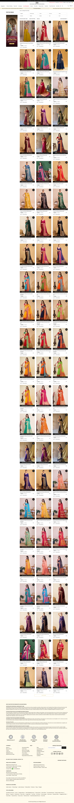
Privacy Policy (24, 752)
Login (67, 2)
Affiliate (64, 2)
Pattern (31, 15)
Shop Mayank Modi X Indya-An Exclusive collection (61, 8)
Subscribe (64, 747)
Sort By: (63, 18)
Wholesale (61, 2)
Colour (41, 13)
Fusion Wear (8, 795)
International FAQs (25, 747)
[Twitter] (54, 753)
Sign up (70, 2)
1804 (32, 18)
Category (21, 13)
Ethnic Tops (22, 794)
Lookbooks (39, 755)
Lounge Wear (28, 794)
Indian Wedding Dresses (30, 792)
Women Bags (14, 787)
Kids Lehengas (43, 794)
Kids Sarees (50, 794)
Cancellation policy (40, 748)
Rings (37, 787)
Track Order (57, 2)
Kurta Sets (43, 795)
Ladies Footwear (21, 787)
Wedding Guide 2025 (52, 2)
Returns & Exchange (25, 750)
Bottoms (7, 794)
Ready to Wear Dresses (59, 792)
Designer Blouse (22, 792)
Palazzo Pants (37, 792)
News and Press (9, 748)
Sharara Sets (20, 795)
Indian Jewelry (8, 787)
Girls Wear (38, 794)
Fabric (60, 13)
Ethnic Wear (44, 792)
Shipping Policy (39, 750)
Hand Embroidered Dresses (35, 795)
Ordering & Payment (40, 751)
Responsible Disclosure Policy (27, 755)
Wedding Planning (9, 752)
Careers (7, 750)
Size (49, 15)
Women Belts (27, 787)
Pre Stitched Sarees (50, 792)
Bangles (40, 787)
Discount (50, 13)
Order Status (24, 748)
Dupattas (12, 794)
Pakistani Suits (26, 795)
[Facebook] (52, 753)
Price (59, 15)
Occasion (21, 15)
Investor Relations (25, 754)
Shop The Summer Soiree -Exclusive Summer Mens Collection (12, 8)
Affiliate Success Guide (10, 754)
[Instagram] (57, 753)
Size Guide (38, 752)
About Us (7, 747)
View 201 (38, 18)
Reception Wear (56, 794)
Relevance (64, 18)
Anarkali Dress (14, 795)
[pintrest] (62, 753)
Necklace (33, 787)
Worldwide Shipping (37, 8)
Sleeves (41, 15)
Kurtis (16, 792)
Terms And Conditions (26, 751)
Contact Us (8, 751)
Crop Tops (33, 794)
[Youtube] (60, 753)
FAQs (38, 747)
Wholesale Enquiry (40, 754)
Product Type (32, 13)
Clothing (23, 10)
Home (21, 10)
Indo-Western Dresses (10, 792)
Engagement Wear (63, 794)
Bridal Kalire (17, 794)
